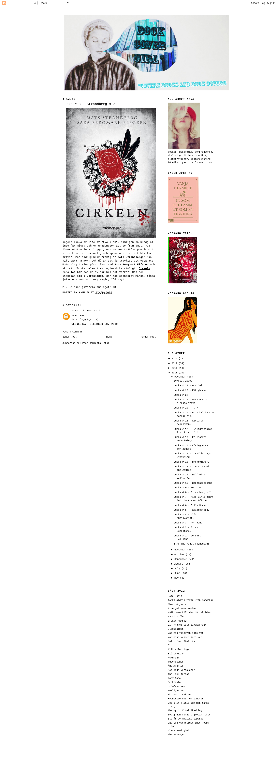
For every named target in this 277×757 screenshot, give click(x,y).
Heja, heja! (176, 596)
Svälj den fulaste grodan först (189, 714)
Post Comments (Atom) (96, 343)
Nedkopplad (175, 682)
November (180, 549)
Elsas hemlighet (178, 730)
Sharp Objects (177, 604)
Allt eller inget (179, 649)
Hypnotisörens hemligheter (185, 698)
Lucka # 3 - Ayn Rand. (189, 522)
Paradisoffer (176, 616)
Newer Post (69, 337)
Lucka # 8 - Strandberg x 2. (193, 492)
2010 (175, 372)
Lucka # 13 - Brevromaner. (191, 462)
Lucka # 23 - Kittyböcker (191, 390)
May (177, 578)
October (180, 554)
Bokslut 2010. (183, 381)
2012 (175, 363)
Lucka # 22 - (182, 395)
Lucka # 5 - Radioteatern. (191, 510)
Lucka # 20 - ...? (186, 407)
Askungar (173, 657)
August (179, 564)
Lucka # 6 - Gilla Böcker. (191, 505)
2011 (175, 368)
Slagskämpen (176, 629)
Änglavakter (176, 666)
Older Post (149, 337)
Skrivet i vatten (179, 694)
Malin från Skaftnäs (181, 641)
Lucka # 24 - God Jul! (189, 385)
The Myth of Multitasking (185, 710)
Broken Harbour (178, 621)
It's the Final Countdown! (191, 544)
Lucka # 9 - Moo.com (187, 487)
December (180, 376)
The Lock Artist (178, 674)
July (177, 568)
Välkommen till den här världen (189, 612)
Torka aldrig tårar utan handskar (190, 600)
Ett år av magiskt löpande (185, 718)
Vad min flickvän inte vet (185, 633)
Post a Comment (72, 331)
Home (109, 337)
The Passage (176, 734)
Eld (170, 645)
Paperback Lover (82, 310)
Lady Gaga (174, 678)
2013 (175, 358)
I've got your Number (182, 608)
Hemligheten (176, 690)
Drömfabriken (176, 686)
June (177, 573)
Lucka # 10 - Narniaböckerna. (194, 483)
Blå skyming (176, 653)
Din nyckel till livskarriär (187, 625)
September (181, 559)
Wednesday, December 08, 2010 (95, 324)
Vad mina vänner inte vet (185, 637)
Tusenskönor (176, 661)
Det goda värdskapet (181, 670)
